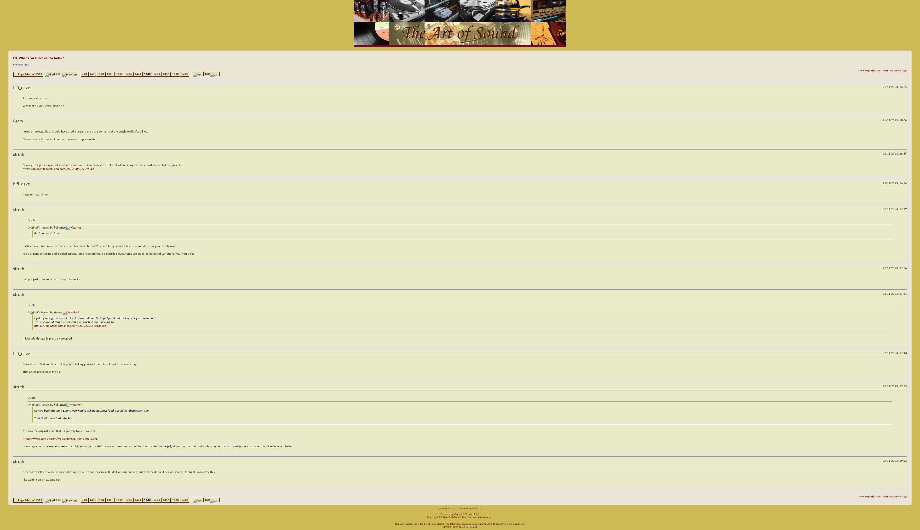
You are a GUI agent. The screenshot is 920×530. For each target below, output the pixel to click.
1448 (147, 74)
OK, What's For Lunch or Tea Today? (38, 58)
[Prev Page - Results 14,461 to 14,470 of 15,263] (69, 74)
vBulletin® (459, 514)
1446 (128, 74)
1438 (119, 74)
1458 (175, 74)
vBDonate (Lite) (435, 524)
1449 (156, 74)
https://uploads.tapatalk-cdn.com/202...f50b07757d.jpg (58, 169)
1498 (184, 74)
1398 (110, 74)
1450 (166, 74)
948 (92, 74)
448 (84, 74)
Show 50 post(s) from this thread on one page (882, 70)
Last (207, 73)
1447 (138, 74)
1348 (100, 74)
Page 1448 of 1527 (30, 74)
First (57, 73)
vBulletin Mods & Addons (458, 524)
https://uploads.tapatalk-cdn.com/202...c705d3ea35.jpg (70, 326)
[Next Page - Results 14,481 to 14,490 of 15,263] (198, 74)
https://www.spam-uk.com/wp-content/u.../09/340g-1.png (60, 438)
